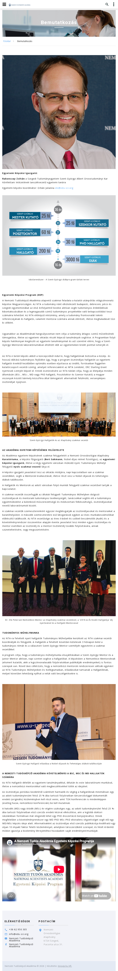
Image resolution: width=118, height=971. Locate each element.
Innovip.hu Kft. (65, 966)
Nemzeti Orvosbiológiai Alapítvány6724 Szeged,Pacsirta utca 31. (53, 937)
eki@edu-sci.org (64, 187)
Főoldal (7, 41)
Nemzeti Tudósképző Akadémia (21, 939)
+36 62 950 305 (18, 929)
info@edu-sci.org (18, 934)
